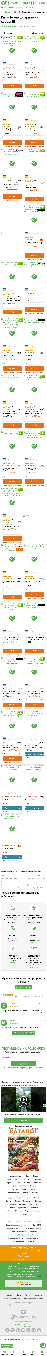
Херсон (9, 1183)
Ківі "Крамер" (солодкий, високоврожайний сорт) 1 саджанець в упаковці (34, 582)
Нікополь (33, 1186)
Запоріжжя (27, 1179)
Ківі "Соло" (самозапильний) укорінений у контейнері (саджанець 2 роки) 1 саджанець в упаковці (34, 356)
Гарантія (38, 1222)
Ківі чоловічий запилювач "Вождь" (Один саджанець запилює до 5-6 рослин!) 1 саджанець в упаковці (11, 638)
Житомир (35, 1192)
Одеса (8, 1179)
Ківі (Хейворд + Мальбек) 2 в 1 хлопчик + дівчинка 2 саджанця (11, 299)
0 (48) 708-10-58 (14, 1271)
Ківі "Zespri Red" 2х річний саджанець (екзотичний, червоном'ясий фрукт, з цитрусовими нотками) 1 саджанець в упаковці (34, 243)
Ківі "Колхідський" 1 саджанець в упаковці (10, 412)
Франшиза (9, 1295)
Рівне (24, 1189)
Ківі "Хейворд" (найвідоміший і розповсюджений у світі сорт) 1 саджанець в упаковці (33, 130)
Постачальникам (32, 1238)
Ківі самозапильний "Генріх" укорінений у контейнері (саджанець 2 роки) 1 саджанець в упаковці (34, 297)
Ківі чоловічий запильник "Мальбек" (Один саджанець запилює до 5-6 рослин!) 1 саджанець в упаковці (34, 73)
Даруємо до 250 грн (33, 1228)
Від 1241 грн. (41, 888)
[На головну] (4, 3)
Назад (7, 12)
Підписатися (23, 1064)
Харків (35, 1176)
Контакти (27, 1222)
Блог (9, 1222)
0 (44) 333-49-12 (14, 1268)
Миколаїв (22, 1186)
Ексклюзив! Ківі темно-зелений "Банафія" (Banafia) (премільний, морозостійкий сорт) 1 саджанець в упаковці (33, 469)
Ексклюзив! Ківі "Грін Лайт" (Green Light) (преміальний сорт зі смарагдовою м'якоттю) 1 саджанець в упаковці (34, 692)
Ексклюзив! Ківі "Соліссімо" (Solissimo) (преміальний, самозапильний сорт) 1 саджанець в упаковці (10, 746)
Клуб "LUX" (37, 1225)
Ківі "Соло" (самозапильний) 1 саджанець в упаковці (33, 186)
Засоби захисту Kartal (18, 1232)
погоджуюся (13, 1067)
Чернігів (25, 1192)
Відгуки (26, 1225)
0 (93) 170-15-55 (28, 1268)
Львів (18, 1183)
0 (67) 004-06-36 (29, 1271)
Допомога (33, 1232)
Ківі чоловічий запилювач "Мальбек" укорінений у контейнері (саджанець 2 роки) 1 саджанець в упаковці (11, 692)
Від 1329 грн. (41, 885)
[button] (9, 64)
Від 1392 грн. (41, 882)
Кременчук (34, 1208)
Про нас (18, 1222)
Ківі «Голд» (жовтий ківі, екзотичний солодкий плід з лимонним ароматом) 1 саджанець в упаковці (12, 130)
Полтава (15, 1189)
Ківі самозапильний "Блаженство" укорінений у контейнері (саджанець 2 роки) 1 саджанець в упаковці (11, 184)
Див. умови (34, 942)
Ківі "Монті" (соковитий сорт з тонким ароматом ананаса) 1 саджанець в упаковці (33, 412)
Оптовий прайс (19, 1241)
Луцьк (13, 1186)
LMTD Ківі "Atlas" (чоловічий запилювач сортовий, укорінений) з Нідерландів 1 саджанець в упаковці (34, 800)
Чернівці (12, 1208)
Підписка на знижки (13, 1228)
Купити (12, 86)
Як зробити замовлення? (23, 1235)
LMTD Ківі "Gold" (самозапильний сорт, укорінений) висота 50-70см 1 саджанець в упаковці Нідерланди (10, 849)
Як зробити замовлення (33, 1298)
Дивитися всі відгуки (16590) (23, 1032)
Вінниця (27, 1183)
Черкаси (38, 1179)
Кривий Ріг (37, 1183)
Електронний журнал (12, 1298)
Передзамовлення (15, 1238)
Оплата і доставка (13, 1225)
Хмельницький (13, 1192)
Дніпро (17, 1179)
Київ (27, 1176)
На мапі (38, 1277)
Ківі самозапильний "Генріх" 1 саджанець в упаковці (10, 469)
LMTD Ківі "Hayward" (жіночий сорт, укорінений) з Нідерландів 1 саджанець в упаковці (34, 746)
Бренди (31, 1241)
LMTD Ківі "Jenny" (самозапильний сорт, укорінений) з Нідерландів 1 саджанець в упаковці (12, 800)
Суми (33, 1189)
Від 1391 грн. (41, 879)
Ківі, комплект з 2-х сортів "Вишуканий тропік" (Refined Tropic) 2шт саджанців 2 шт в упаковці (11, 582)
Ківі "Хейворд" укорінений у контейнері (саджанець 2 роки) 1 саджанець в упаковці (34, 638)
